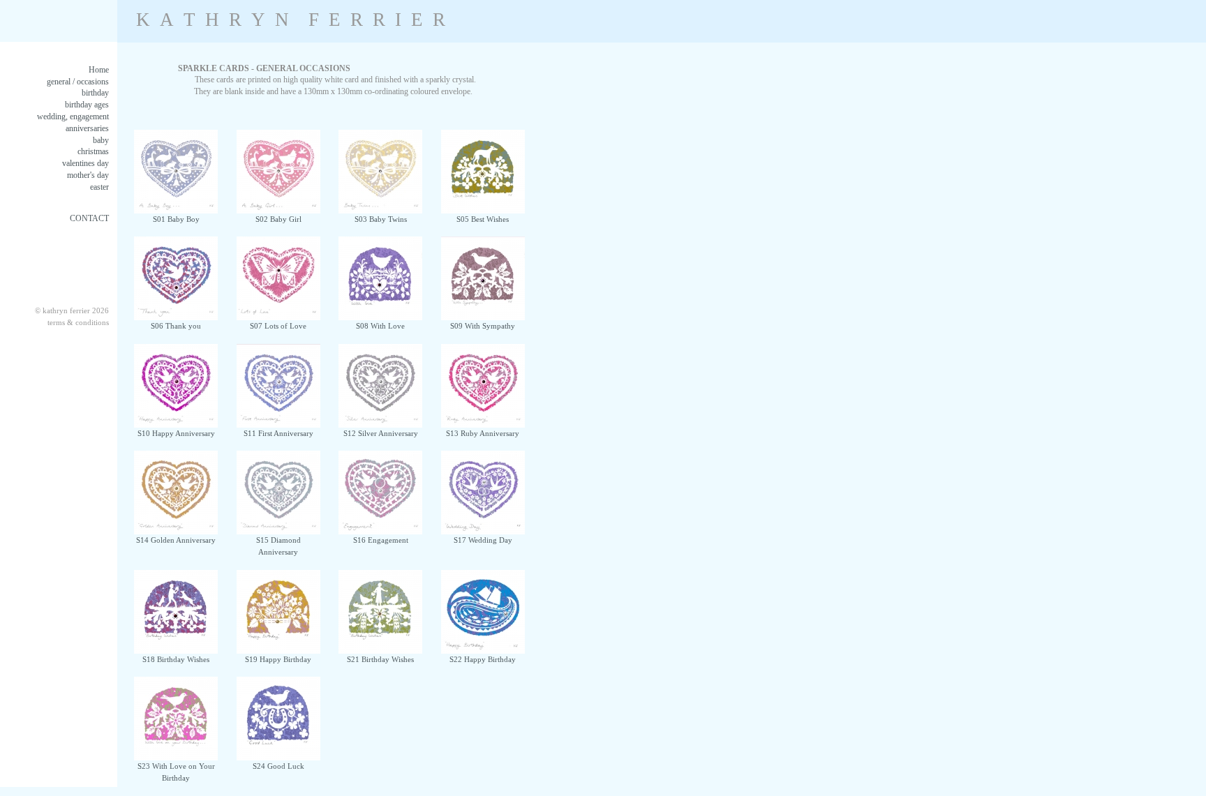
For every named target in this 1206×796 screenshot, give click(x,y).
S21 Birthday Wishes (380, 659)
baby (101, 140)
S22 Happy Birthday (482, 659)
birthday (95, 93)
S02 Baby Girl (278, 219)
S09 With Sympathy (482, 326)
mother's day (88, 175)
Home (99, 70)
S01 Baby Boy (176, 219)
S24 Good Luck (278, 766)
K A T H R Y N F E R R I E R (290, 19)
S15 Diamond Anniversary (278, 546)
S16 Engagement (380, 540)
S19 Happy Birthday (278, 659)
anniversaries (87, 128)
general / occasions (78, 82)
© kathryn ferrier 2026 (72, 310)
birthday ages (87, 105)
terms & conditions (78, 322)
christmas (93, 151)
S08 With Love (380, 326)
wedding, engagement (73, 116)
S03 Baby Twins (381, 219)
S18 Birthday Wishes (175, 659)
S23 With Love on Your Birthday (176, 772)
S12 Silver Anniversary (380, 433)
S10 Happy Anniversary (176, 433)
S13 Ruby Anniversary (482, 433)
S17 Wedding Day (483, 540)
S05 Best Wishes (482, 219)
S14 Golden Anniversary (176, 540)
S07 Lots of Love (278, 326)
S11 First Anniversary (278, 433)
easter (99, 187)
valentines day (85, 163)
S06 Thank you (176, 326)
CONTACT (89, 218)
